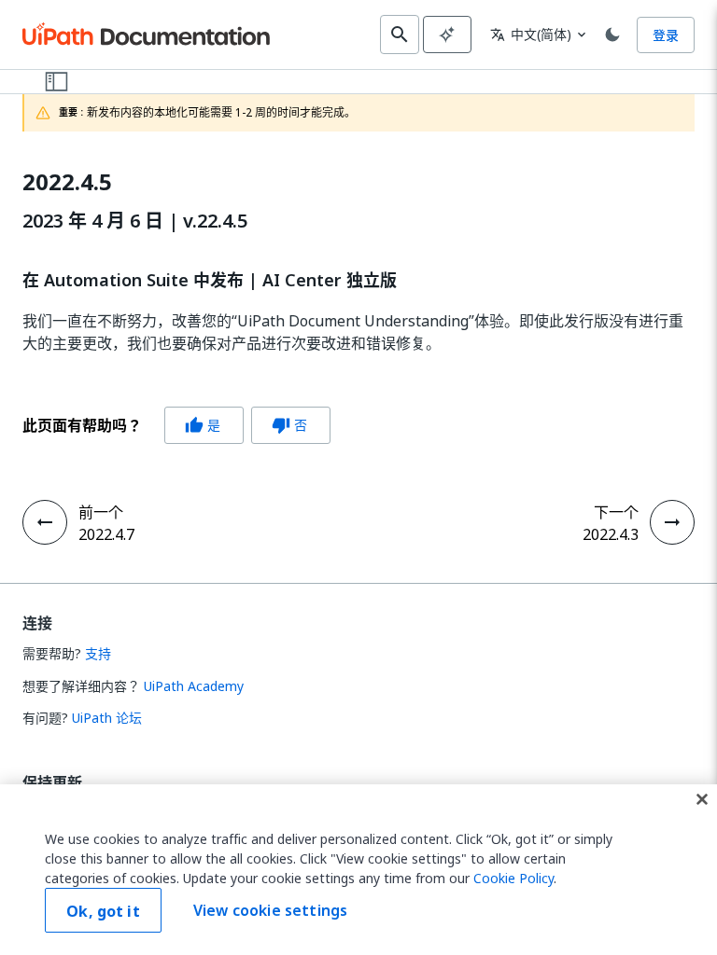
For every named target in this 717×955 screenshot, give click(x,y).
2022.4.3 (611, 534)
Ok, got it (103, 911)
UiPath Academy (194, 686)
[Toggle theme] (612, 34)
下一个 (616, 512)
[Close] (702, 799)
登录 (666, 35)
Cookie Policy (513, 878)
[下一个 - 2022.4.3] (672, 522)
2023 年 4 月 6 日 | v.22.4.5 (134, 221)
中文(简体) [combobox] (530, 34)
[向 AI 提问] (447, 34)
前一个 (100, 512)
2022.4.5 (67, 182)
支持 (98, 653)
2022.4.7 (106, 534)
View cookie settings (270, 910)
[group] (176, 425)
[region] (358, 869)
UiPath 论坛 (107, 717)
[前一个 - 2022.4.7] (44, 522)
